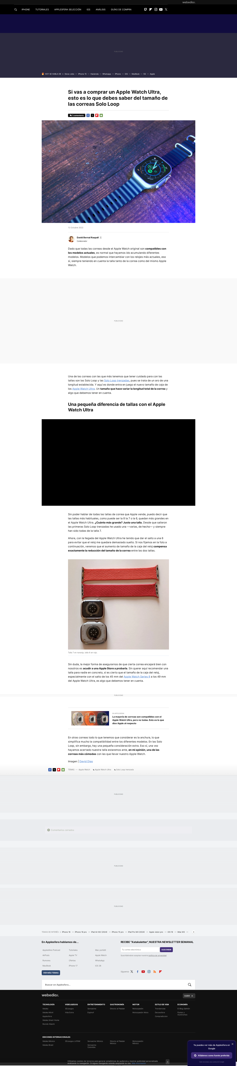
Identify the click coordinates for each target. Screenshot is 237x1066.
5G (144, 74)
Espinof (91, 1012)
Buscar (189, 984)
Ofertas (72, 960)
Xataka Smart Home (51, 1020)
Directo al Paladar (117, 1008)
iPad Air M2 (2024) (99, 932)
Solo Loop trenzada (125, 769)
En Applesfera (118, 713)
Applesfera (47, 1016)
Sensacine (92, 1008)
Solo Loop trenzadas (116, 380)
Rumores (46, 960)
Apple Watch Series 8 (137, 676)
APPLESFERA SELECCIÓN (67, 9)
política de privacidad (158, 955)
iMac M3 (181, 932)
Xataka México (49, 1041)
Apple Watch (84, 769)
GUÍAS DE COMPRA (121, 9)
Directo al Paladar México (117, 1042)
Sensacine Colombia (92, 1046)
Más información (139, 1063)
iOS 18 (170, 932)
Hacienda (94, 74)
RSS (155, 971)
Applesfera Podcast (51, 950)
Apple (152, 74)
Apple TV (73, 955)
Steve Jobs (69, 74)
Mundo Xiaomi (49, 1024)
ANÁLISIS (100, 9)
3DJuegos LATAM (72, 1041)
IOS (88, 9)
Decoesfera (160, 1012)
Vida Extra (69, 1012)
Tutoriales (73, 950)
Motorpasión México (137, 1042)
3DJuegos (69, 1008)
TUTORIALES (42, 9)
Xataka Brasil (48, 1045)
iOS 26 (98, 965)
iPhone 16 (66, 932)
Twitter (166, 9)
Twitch (145, 9)
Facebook (88, 115)
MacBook (135, 74)
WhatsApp (100, 960)
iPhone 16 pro (81, 932)
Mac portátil (100, 950)
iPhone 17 (73, 965)
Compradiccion (161, 1016)
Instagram (155, 9)
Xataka (45, 1008)
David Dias (86, 761)
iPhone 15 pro (118, 932)
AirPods (46, 955)
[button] (89, 237)
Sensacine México (95, 1041)
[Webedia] (188, 2)
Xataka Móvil (48, 1012)
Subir (187, 996)
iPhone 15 (82, 74)
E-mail (101, 115)
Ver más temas (51, 973)
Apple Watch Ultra (83, 388)
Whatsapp (106, 74)
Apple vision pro (156, 932)
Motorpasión (137, 1008)
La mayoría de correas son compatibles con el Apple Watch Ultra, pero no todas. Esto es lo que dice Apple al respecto (138, 720)
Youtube (161, 9)
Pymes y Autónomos (182, 1013)
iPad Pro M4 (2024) (136, 932)
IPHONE (26, 9)
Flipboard (150, 9)
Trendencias (160, 1008)
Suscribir (166, 950)
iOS (126, 74)
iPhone (118, 74)
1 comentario (78, 115)
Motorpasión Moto (140, 1012)
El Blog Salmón (183, 1008)
